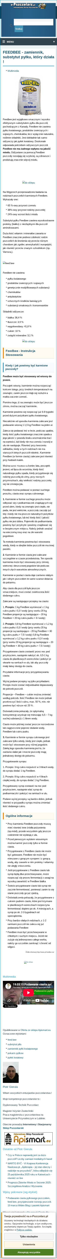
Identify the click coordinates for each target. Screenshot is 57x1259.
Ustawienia (29, 1244)
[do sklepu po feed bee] (28, 182)
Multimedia (13, 70)
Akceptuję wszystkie (29, 1252)
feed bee (12, 1039)
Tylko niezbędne (29, 1236)
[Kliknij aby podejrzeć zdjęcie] (28, 95)
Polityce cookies (24, 1230)
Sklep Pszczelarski (13, 1128)
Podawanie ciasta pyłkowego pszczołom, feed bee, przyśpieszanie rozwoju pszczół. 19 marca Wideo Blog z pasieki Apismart (29, 1202)
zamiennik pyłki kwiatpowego (23, 1048)
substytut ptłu (14, 1044)
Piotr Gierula (10, 1086)
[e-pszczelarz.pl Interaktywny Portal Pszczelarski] (28, 6)
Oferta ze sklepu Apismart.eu (36, 1030)
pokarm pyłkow (15, 1053)
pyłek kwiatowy (15, 1057)
